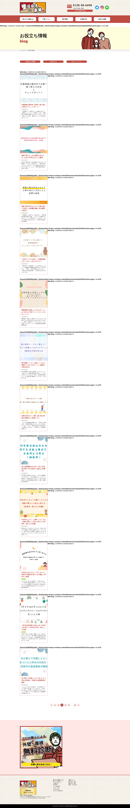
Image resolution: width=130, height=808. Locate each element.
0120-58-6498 (82, 5)
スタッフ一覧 (56, 787)
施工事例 (65, 19)
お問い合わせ (56, 789)
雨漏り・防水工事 (72, 784)
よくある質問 (56, 786)
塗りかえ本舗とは (28, 19)
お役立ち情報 (102, 19)
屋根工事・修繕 (72, 783)
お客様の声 (83, 19)
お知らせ (53, 62)
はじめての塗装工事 (58, 790)
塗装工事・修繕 (72, 781)
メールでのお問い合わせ (80, 10)
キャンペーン (76, 62)
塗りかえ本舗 (64, 806)
